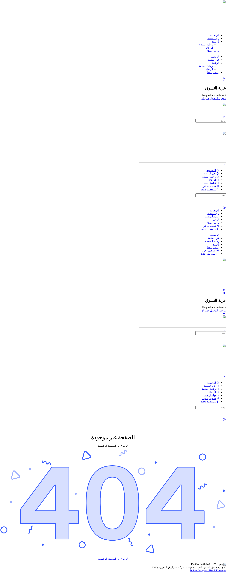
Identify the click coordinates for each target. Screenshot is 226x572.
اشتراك (205, 98)
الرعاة (209, 47)
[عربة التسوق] (224, 81)
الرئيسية (214, 35)
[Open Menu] (224, 101)
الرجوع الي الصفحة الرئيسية (113, 558)
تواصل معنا (213, 50)
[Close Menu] (224, 164)
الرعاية (215, 41)
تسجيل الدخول (218, 98)
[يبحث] (224, 78)
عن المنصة (213, 38)
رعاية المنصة (206, 44)
